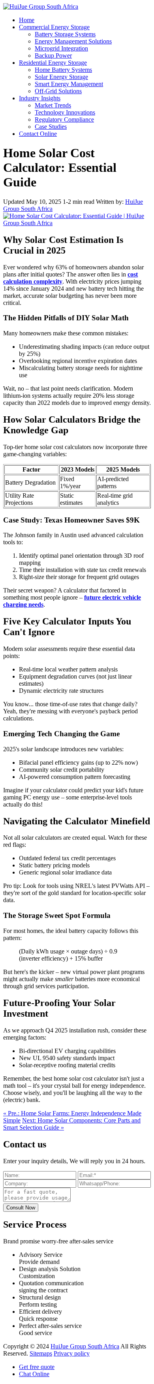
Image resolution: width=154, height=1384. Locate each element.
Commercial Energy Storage (54, 27)
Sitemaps (41, 1353)
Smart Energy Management (69, 84)
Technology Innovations (65, 112)
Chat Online (34, 1374)
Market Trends (53, 105)
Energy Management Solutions (73, 41)
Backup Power (53, 55)
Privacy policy (72, 1353)
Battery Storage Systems (65, 34)
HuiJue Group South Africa (85, 1346)
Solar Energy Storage (61, 76)
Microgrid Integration (61, 48)
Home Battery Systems (63, 69)
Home (26, 20)
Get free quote (36, 1366)
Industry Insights (39, 98)
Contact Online (38, 133)
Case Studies (51, 126)
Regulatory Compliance (64, 119)
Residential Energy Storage (53, 62)
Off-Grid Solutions (58, 91)
